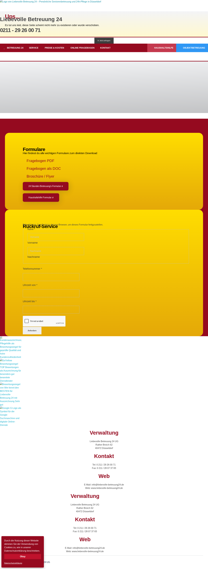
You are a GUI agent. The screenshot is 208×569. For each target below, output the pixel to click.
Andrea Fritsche (175, 77)
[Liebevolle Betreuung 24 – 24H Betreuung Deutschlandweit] (51, 7)
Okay (22, 556)
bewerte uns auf (35, 95)
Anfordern (32, 331)
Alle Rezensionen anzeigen (18, 95)
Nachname (33, 256)
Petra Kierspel (73, 77)
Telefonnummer (32, 268)
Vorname (32, 242)
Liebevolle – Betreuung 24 (25, 83)
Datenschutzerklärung (13, 563)
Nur (119, 77)
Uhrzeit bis (30, 301)
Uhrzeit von (30, 285)
